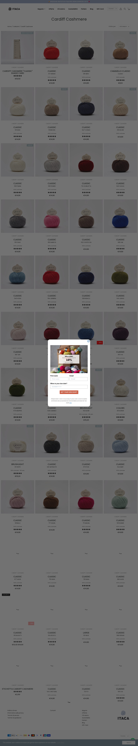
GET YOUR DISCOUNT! (69, 392)
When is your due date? (58, 383)
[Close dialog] (88, 341)
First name (54, 376)
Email (72, 376)
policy (71, 402)
